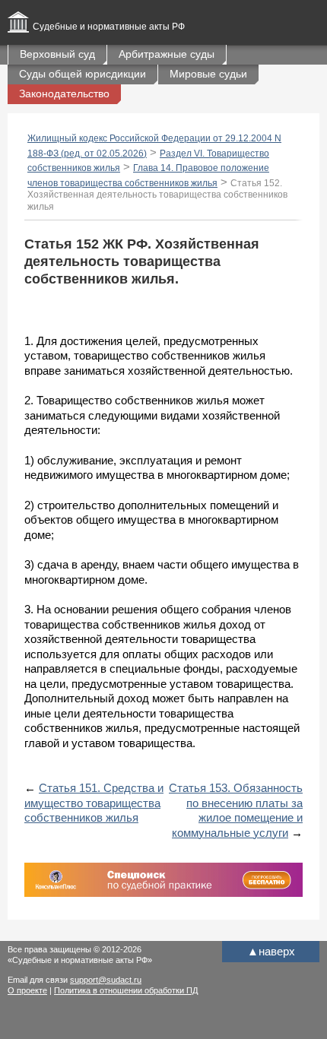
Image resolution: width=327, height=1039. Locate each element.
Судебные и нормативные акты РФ (109, 26)
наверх (271, 951)
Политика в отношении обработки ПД (126, 990)
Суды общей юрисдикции (82, 74)
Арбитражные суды (166, 54)
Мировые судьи (208, 74)
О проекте (27, 990)
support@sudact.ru (105, 979)
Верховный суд (57, 54)
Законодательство (64, 93)
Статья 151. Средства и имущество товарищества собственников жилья (94, 802)
